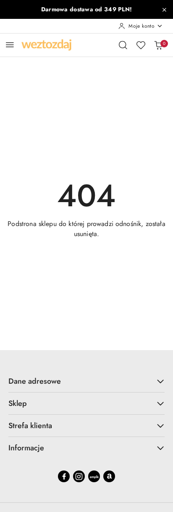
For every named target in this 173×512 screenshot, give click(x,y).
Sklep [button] (17, 403)
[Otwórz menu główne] (10, 44)
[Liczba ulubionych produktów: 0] (140, 45)
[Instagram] (79, 476)
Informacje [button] (26, 447)
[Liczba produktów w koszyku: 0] (158, 45)
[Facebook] (64, 476)
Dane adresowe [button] (34, 381)
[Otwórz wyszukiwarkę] (123, 45)
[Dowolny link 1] (94, 476)
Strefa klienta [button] (30, 425)
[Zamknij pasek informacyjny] (164, 9)
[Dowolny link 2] (109, 476)
